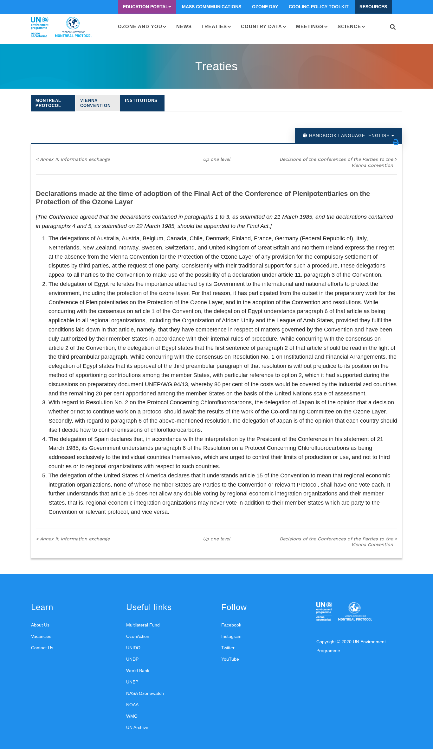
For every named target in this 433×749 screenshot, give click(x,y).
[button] (395, 142)
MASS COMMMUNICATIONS (211, 6)
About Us (40, 624)
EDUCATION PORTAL (145, 6)
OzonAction (137, 636)
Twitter (228, 647)
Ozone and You (140, 26)
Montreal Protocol (48, 103)
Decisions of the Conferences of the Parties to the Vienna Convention (338, 162)
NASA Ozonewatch (145, 693)
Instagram (231, 636)
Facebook (231, 624)
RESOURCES (373, 6)
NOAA (132, 704)
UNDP (132, 659)
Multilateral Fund (143, 624)
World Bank (137, 670)
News (184, 26)
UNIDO (133, 647)
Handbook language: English (349, 135)
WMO (132, 716)
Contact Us (42, 647)
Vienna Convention (95, 103)
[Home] (61, 27)
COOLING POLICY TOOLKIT (319, 6)
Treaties (214, 26)
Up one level (216, 159)
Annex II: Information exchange (73, 159)
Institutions (141, 100)
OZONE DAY (265, 6)
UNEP (132, 681)
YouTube (230, 659)
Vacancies (41, 636)
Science (349, 26)
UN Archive (137, 727)
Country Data (261, 26)
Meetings (310, 26)
